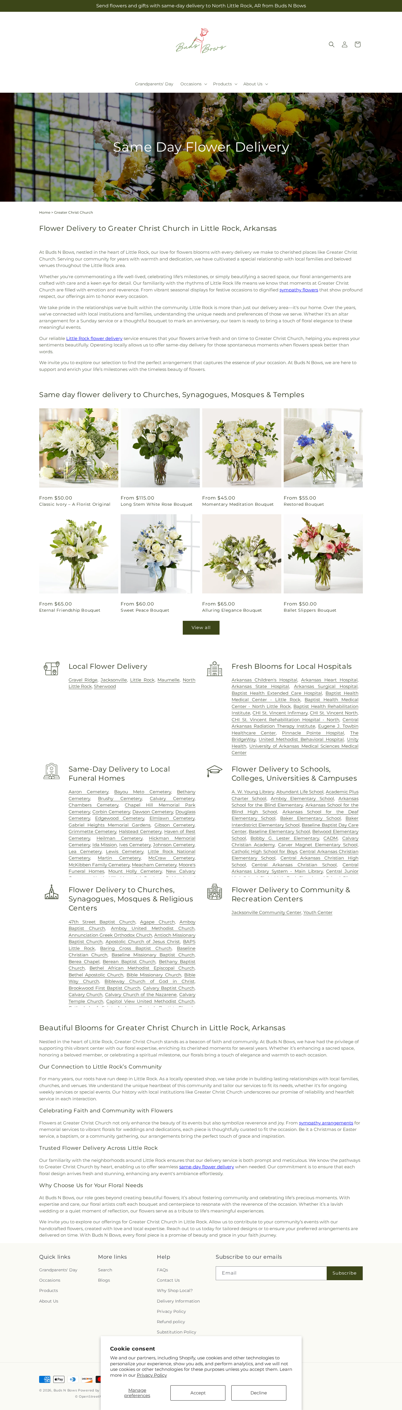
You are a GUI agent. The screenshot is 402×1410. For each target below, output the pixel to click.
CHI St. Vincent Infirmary (280, 713)
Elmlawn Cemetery (172, 818)
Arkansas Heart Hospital (329, 680)
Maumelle (168, 680)
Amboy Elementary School (302, 798)
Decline (258, 1393)
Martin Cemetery (119, 858)
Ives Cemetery (135, 844)
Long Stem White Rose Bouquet (157, 504)
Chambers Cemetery (94, 805)
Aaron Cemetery (88, 791)
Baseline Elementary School (279, 831)
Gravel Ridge (83, 680)
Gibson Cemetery (175, 825)
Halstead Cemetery (140, 831)
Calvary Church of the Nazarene (141, 994)
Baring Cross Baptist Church (136, 948)
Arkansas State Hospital (260, 686)
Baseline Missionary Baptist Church (153, 955)
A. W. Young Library (253, 791)
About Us (48, 1301)
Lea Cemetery (85, 851)
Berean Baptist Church (129, 961)
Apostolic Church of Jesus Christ (143, 941)
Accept (198, 1393)
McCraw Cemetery (171, 858)
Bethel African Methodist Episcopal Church (142, 968)
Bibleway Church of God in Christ (149, 981)
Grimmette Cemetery (93, 831)
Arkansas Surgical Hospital (326, 686)
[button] (193, 84)
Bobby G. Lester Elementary (284, 838)
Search (105, 1270)
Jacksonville (114, 680)
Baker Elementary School (310, 818)
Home (44, 212)
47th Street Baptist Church (102, 922)
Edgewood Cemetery (119, 818)
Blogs (104, 1280)
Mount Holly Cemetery (135, 871)
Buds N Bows (65, 1390)
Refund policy (171, 1321)
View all (201, 627)
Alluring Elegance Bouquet (232, 610)
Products (48, 1290)
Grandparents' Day (58, 1270)
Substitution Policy (176, 1332)
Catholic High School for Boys (264, 851)
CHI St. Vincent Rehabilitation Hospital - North (285, 719)
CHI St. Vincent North (334, 713)
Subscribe (345, 1273)
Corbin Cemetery (111, 812)
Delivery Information (178, 1301)
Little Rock (142, 680)
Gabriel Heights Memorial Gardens (110, 825)
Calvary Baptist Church (169, 988)
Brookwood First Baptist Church (104, 988)
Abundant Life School (300, 791)
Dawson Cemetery (152, 812)
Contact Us (168, 1280)
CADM (330, 838)
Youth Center (318, 912)
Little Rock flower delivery (94, 338)
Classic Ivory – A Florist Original (74, 504)
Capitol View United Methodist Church (150, 1001)
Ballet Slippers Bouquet (310, 610)
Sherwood (105, 686)
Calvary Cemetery (172, 798)
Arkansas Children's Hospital (265, 680)
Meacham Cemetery (154, 864)
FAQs (162, 1270)
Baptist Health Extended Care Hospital (277, 693)
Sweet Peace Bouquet (145, 610)
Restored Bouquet (304, 504)
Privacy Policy (152, 1375)
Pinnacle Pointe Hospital (313, 733)
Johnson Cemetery (174, 844)
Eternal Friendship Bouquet (70, 610)
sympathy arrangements (326, 1123)
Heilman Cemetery (119, 838)
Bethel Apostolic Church (96, 975)
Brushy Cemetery (120, 798)
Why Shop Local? (175, 1290)
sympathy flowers (299, 290)
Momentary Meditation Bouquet (238, 504)
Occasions (49, 1280)
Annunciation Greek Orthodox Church (110, 935)
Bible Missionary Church (154, 975)
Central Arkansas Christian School (294, 864)
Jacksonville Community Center (266, 912)
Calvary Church (86, 994)
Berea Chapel (84, 961)
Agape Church (157, 922)
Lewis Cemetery (124, 851)
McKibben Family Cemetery (99, 864)
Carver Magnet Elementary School (318, 844)
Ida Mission (104, 844)
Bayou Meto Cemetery (142, 791)
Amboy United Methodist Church (153, 928)
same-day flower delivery (206, 1167)
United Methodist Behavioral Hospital (301, 739)
